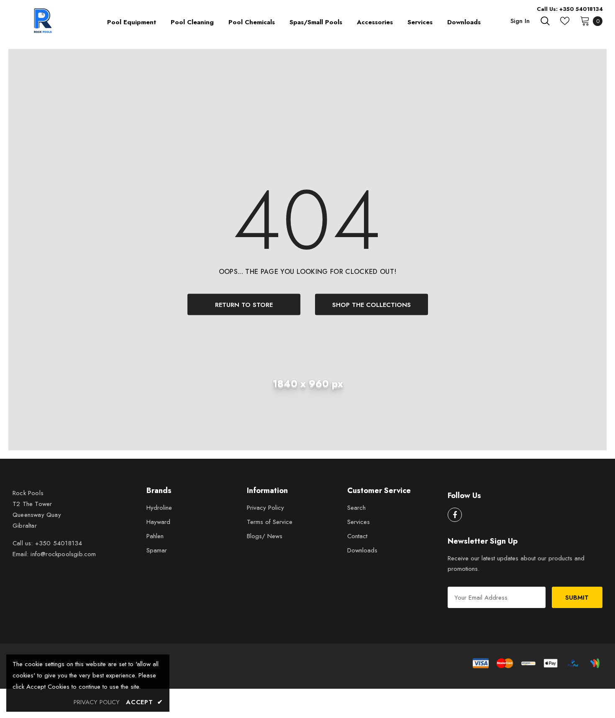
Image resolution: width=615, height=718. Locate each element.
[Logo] (44, 20)
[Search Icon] (545, 21)
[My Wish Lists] (564, 21)
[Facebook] (455, 515)
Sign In (520, 21)
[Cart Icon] (585, 20)
